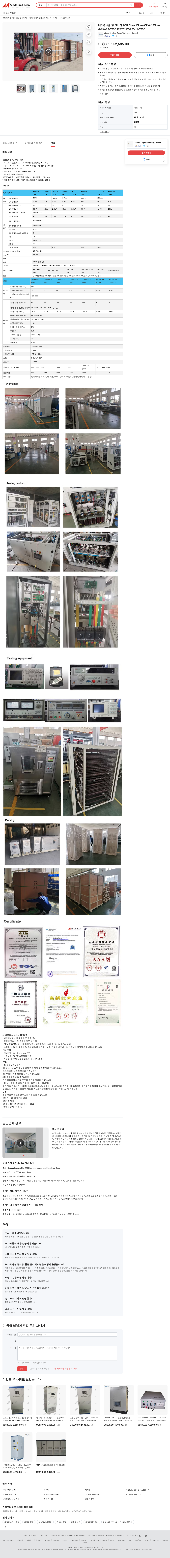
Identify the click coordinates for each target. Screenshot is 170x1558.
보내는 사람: (11, 1334)
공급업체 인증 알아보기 (106, 1535)
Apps (152, 13)
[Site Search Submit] (138, 5)
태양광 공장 (28, 1522)
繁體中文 (30, 1540)
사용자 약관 (43, 1535)
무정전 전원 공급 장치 (10, 1499)
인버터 (46, 1490)
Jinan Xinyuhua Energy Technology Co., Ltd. (121, 33)
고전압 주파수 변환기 (52, 1494)
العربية (112, 1540)
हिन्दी (130, 1540)
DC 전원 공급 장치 (92, 1494)
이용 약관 (133, 1549)
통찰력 (119, 1535)
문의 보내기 (115, 55)
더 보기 (5, 1526)
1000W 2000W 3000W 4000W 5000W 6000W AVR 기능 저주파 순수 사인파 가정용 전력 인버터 (152, 1420)
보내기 (22, 1368)
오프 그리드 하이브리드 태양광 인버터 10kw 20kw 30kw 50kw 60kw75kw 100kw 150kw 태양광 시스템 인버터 (17, 1420)
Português (74, 1540)
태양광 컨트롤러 (91, 1522)
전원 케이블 (48, 1499)
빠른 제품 (91, 1535)
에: (15, 1341)
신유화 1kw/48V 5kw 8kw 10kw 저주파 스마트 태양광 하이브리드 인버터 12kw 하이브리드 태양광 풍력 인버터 (16, 1467)
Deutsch (64, 1540)
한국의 (104, 1540)
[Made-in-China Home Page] (16, 5)
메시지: (13, 1348)
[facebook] (140, 1535)
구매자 (127, 13)
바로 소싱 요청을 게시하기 (66, 1368)
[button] (131, 5)
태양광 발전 (75, 1522)
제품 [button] (41, 5)
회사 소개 (27, 1535)
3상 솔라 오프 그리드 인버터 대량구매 (117, 1522)
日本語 (38, 1540)
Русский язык (94, 1540)
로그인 (165, 6)
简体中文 (20, 1540)
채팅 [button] (152, 55)
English (11, 1540)
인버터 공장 (61, 1522)
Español (56, 1540)
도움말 (141, 13)
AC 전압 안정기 (8, 1494)
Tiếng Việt (155, 1540)
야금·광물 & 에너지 (19, 18)
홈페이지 (5, 18)
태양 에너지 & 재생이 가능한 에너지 (43, 18)
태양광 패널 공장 (45, 1522)
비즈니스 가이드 (130, 1535)
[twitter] (146, 1535)
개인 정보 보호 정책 (57, 1535)
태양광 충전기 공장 (11, 1522)
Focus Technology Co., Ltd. (88, 1547)
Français (47, 1540)
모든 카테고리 (11, 13)
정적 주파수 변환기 (9, 1490)
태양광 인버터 (65, 18)
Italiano (83, 1540)
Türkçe (146, 1540)
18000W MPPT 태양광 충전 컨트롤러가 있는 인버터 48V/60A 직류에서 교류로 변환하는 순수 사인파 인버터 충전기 (119, 1420)
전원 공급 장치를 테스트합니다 (138, 1490)
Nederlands (121, 1540)
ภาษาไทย (138, 1540)
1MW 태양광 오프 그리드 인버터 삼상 (50, 1465)
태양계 (87, 1490)
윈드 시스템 (89, 1499)
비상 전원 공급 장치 (133, 1494)
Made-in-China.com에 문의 (76, 1535)
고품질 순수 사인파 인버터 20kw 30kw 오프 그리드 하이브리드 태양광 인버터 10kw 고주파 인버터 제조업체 (84, 1420)
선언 (34, 1535)
